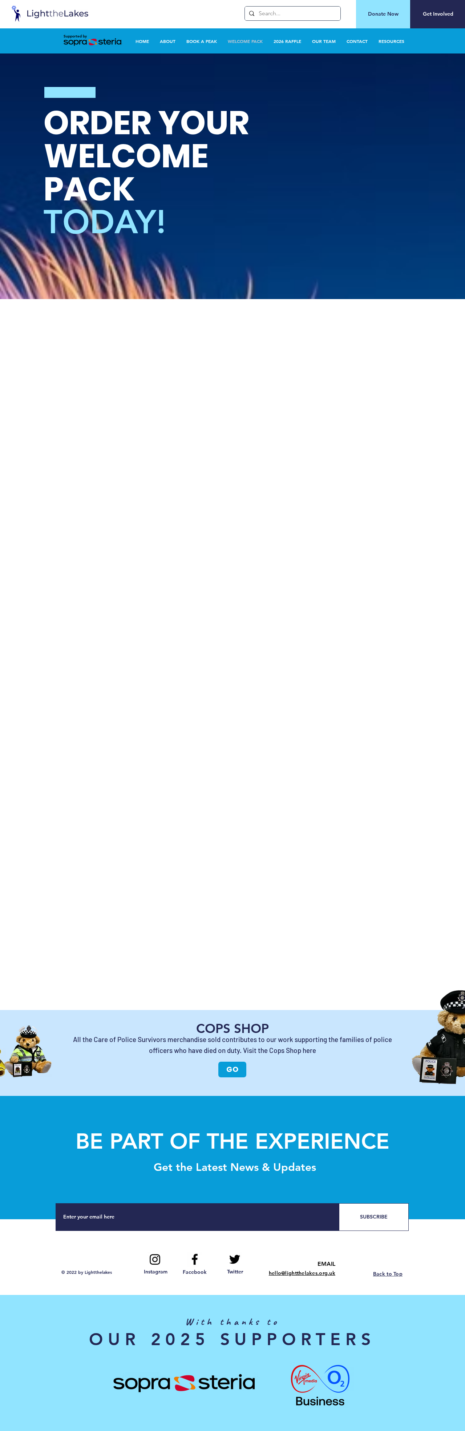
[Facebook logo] (194, 1259)
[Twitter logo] (234, 1259)
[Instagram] (155, 1259)
